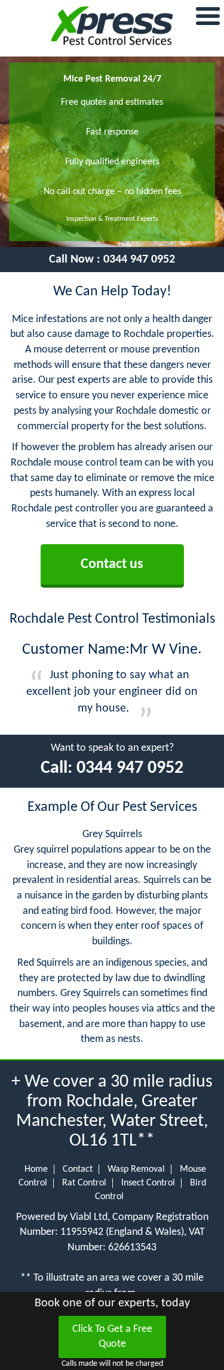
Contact (78, 1169)
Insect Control (148, 1183)
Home (36, 1169)
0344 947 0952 (139, 260)
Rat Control (84, 1183)
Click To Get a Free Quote (112, 1337)
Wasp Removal (136, 1169)
